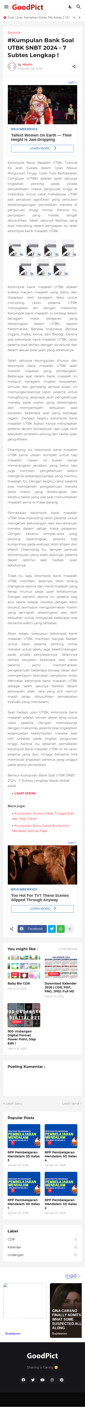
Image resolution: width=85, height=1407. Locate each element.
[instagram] (52, 1380)
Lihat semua (68, 948)
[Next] (79, 17)
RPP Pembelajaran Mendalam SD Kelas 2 (61, 1204)
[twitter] (33, 1380)
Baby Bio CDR (19, 983)
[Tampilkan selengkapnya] (70, 929)
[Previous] (74, 17)
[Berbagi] (73, 66)
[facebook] (23, 1380)
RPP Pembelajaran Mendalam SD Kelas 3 (24, 1156)
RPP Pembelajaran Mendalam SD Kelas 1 (40, 17)
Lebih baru (14, 1104)
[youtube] (42, 1380)
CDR (42, 1239)
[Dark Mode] (70, 7)
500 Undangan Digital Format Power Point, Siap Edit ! (22, 1037)
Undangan (42, 1255)
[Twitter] (52, 929)
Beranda (14, 32)
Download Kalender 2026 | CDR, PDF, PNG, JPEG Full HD (61, 987)
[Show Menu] (6, 7)
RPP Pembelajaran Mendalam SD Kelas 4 (61, 1156)
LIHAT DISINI (25, 793)
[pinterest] (61, 1380)
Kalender (42, 1247)
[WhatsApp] (61, 929)
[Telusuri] (79, 7)
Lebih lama (70, 1104)
